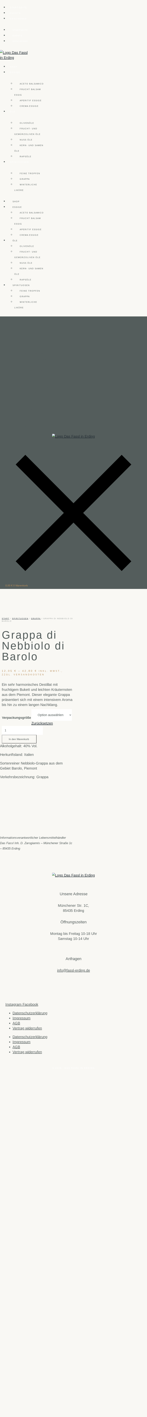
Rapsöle (25, 156)
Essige (15, 72)
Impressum (21, 1018)
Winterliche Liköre (25, 187)
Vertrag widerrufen (27, 1028)
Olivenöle (27, 123)
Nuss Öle (26, 140)
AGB (16, 1023)
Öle (12, 112)
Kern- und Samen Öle (28, 148)
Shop (14, 67)
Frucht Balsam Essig (27, 92)
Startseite (18, 7)
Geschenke (18, 19)
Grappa (25, 179)
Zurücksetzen (42, 723)
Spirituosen (19, 162)
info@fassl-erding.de (73, 970)
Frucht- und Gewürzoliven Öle (27, 131)
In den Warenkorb (19, 739)
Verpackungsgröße (16, 717)
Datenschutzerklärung (30, 1013)
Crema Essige (29, 106)
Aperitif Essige (31, 100)
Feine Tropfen (30, 173)
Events (15, 13)
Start (5, 619)
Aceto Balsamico (32, 84)
